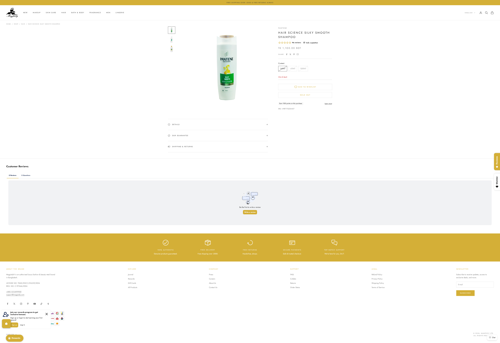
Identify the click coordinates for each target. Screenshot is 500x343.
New (25, 13)
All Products (132, 287)
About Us (212, 283)
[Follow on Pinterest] (28, 303)
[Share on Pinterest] (294, 54)
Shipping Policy (378, 283)
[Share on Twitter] (290, 54)
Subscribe (465, 293)
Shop (16, 24)
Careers (212, 278)
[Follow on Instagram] (21, 303)
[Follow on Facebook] (7, 303)
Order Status (295, 287)
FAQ (292, 274)
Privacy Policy (377, 278)
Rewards (131, 278)
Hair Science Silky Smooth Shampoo (44, 24)
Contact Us (213, 287)
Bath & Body (77, 13)
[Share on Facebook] (287, 54)
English (469, 13)
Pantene (282, 28)
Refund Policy (377, 274)
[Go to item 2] (171, 39)
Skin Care (51, 13)
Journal (130, 274)
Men (108, 13)
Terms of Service (378, 287)
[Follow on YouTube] (34, 303)
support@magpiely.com (15, 294)
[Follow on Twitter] (14, 303)
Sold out (305, 95)
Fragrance (95, 13)
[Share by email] (298, 54)
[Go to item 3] (171, 49)
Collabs (293, 278)
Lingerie (120, 13)
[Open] (6, 323)
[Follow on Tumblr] (48, 303)
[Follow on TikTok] (41, 303)
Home (8, 24)
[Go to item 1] (171, 30)
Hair (63, 13)
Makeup (37, 13)
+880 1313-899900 (13, 291)
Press (211, 274)
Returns (293, 283)
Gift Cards (132, 283)
